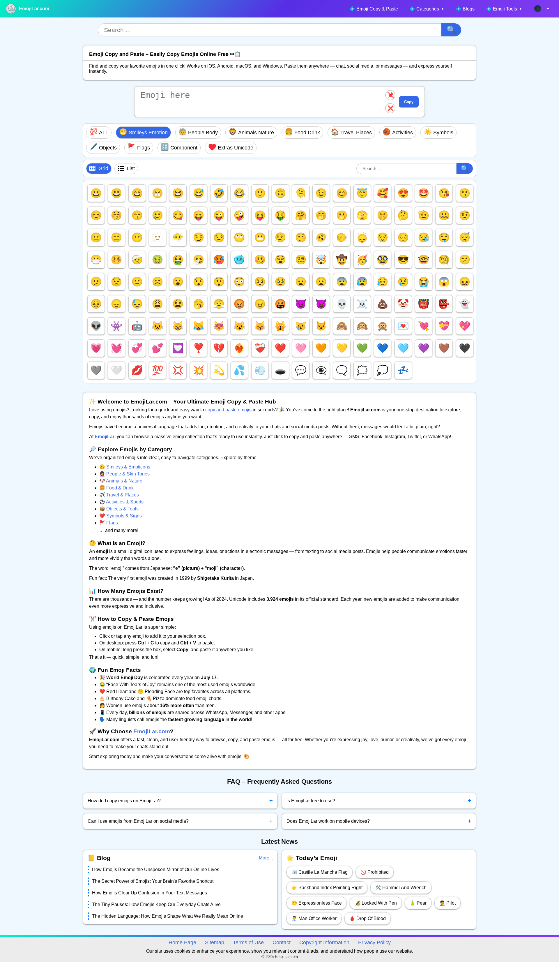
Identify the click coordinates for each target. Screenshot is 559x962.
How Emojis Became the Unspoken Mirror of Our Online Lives (155, 869)
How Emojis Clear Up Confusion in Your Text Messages (149, 892)
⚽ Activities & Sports (121, 501)
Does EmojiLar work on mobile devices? (379, 821)
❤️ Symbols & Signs (120, 515)
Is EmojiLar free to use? (379, 800)
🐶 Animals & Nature (120, 480)
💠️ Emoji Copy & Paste (373, 8)
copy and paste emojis (228, 409)
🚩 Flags (108, 522)
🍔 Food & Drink (116, 487)
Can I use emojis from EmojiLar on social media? (180, 821)
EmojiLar (104, 436)
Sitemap (214, 942)
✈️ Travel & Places (119, 494)
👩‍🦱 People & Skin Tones (124, 473)
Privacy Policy (374, 942)
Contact (282, 942)
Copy (408, 102)
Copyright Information (324, 942)
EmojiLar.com (34, 8)
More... (266, 857)
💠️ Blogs (465, 8)
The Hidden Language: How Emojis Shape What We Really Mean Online (167, 916)
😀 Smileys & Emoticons (124, 466)
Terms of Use (248, 942)
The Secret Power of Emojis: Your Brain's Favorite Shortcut (152, 881)
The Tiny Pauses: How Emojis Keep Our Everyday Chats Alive (156, 904)
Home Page (182, 942)
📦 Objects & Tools (119, 508)
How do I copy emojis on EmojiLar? (180, 800)
